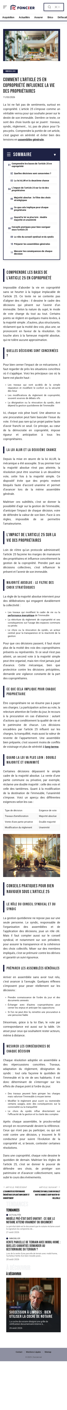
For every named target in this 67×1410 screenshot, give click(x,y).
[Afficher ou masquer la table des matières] (44, 155)
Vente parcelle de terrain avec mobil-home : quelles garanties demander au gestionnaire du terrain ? (33, 1246)
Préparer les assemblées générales (32, 244)
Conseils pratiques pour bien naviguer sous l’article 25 (31, 228)
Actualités (15, 1215)
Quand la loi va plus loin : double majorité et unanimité (30, 218)
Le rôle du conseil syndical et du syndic (34, 237)
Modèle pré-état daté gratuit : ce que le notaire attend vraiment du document (30, 1220)
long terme (52, 746)
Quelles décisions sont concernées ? (32, 173)
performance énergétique (21, 615)
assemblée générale (31, 139)
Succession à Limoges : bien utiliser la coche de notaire (31, 1314)
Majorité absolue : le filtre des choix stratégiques (32, 198)
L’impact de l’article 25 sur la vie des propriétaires (30, 189)
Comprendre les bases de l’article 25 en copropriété (32, 164)
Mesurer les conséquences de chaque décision (33, 252)
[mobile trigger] (5, 7)
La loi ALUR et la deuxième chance (31, 180)
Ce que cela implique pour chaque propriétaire (31, 208)
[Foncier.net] (22, 7)
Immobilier (10, 71)
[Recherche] (49, 7)
